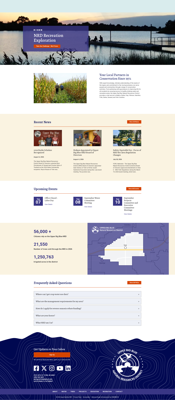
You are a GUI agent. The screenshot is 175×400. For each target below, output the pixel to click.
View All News (134, 122)
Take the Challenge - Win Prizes (47, 46)
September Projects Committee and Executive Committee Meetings (131, 203)
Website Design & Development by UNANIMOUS (105, 397)
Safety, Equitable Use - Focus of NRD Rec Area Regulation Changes (127, 152)
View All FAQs (134, 282)
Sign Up (52, 355)
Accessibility (86, 397)
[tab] (87, 294)
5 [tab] (41, 27)
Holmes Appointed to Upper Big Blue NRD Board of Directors (85, 152)
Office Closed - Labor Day (51, 199)
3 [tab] (37, 27)
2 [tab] (36, 27)
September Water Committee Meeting (92, 200)
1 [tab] (34, 27)
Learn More (40, 48)
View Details (48, 204)
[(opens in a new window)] (36, 368)
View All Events (134, 189)
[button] (60, 104)
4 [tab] (39, 27)
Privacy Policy (77, 397)
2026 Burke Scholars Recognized (43, 151)
